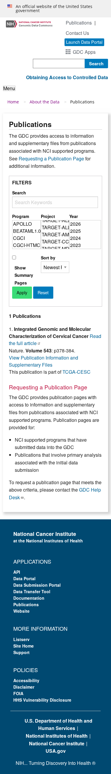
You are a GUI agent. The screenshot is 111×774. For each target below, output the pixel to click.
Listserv (21, 639)
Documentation (28, 598)
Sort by (48, 258)
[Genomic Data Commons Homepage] (29, 23)
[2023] (85, 245)
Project (48, 216)
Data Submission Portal (37, 585)
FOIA (18, 693)
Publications (79, 22)
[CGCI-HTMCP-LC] (26, 245)
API (16, 572)
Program (20, 216)
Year (73, 216)
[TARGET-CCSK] (55, 241)
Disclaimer (23, 687)
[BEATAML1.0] (26, 231)
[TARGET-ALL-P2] (55, 220)
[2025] (85, 231)
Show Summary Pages (24, 275)
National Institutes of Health (57, 735)
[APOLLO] (26, 223)
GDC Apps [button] (84, 51)
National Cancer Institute (56, 743)
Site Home (23, 646)
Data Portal (24, 578)
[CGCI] (26, 238)
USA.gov (56, 750)
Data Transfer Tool (31, 591)
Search (19, 193)
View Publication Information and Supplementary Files (43, 361)
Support (21, 652)
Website (21, 611)
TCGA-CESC (76, 371)
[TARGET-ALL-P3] (55, 227)
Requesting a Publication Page (51, 158)
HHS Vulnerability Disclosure (42, 700)
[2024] (85, 238)
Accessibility (26, 680)
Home (13, 102)
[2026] (85, 223)
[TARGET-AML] (55, 234)
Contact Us (77, 33)
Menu (9, 88)
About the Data (44, 102)
